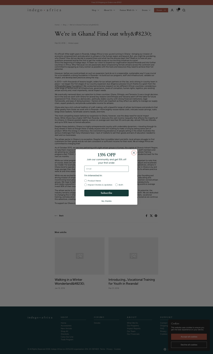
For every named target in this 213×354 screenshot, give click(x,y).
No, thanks (106, 201)
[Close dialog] (133, 152)
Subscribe (106, 193)
